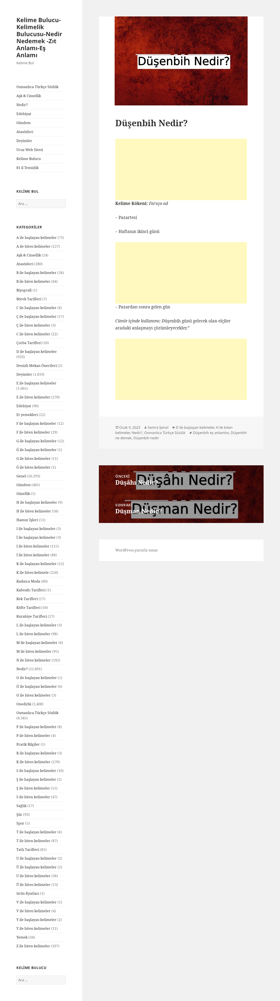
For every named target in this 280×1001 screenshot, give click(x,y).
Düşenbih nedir (146, 438)
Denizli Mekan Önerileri (36, 365)
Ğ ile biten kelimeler (33, 467)
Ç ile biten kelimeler (33, 325)
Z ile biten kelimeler (33, 946)
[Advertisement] (181, 169)
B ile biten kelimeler (33, 281)
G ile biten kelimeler (33, 458)
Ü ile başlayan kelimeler (36, 867)
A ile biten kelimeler (33, 246)
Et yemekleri (27, 414)
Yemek (22, 937)
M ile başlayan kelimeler (37, 642)
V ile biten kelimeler (33, 911)
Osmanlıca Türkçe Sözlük (37, 86)
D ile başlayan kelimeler (36, 351)
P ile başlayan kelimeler (36, 726)
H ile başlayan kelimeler (36, 502)
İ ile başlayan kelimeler (36, 537)
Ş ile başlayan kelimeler (36, 779)
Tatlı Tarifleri (27, 849)
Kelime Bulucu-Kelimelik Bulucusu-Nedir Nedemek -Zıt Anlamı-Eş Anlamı (39, 37)
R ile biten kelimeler (33, 761)
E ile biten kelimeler (33, 397)
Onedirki (23, 704)
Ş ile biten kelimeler (33, 788)
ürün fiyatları (27, 893)
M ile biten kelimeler (33, 651)
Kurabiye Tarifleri (31, 616)
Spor (20, 823)
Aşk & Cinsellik (28, 95)
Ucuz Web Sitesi (29, 149)
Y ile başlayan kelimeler (36, 919)
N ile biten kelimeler (33, 660)
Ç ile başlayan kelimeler (36, 316)
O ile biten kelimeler (33, 695)
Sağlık (21, 805)
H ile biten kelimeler (33, 511)
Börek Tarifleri (28, 299)
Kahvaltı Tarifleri (31, 590)
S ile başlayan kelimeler (36, 770)
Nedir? (22, 104)
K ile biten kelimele (32, 572)
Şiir (19, 814)
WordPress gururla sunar (136, 550)
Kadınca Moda (28, 581)
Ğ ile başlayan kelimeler (36, 449)
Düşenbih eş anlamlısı (211, 432)
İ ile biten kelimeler (32, 555)
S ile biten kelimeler (33, 797)
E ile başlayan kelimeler (36, 383)
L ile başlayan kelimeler (36, 625)
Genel (21, 476)
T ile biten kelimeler (33, 840)
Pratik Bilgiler (28, 744)
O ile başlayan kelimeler (36, 677)
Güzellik (23, 493)
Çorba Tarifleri (29, 342)
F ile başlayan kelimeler (36, 423)
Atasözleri (24, 131)
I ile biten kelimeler (32, 546)
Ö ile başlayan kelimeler (36, 686)
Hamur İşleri (27, 519)
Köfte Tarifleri (28, 607)
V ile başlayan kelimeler (36, 902)
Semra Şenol (158, 427)
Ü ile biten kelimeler (33, 884)
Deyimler (24, 140)
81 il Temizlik (27, 167)
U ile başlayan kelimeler (36, 858)
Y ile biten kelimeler (33, 928)
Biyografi (24, 290)
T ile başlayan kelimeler (36, 832)
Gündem (23, 122)
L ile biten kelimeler (33, 633)
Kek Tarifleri (27, 598)
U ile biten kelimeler (33, 875)
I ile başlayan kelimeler (36, 528)
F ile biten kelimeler (33, 432)
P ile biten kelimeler (33, 735)
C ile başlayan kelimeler (36, 307)
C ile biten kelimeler (33, 334)
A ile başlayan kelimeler (36, 237)
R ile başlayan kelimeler (36, 753)
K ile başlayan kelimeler (36, 563)
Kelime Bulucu (28, 158)
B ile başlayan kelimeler (36, 272)
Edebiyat (23, 113)
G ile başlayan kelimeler (36, 441)
